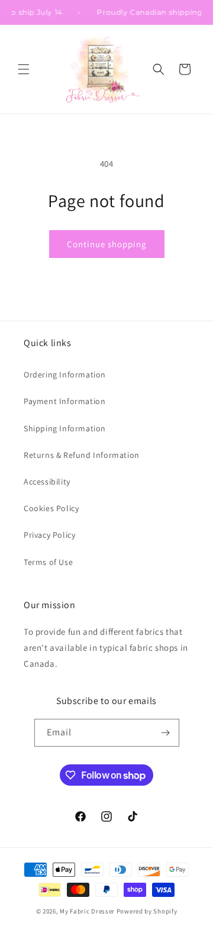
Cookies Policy (51, 508)
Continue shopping (107, 244)
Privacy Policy (49, 535)
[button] (24, 69)
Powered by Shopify (147, 911)
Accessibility (47, 481)
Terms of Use (48, 562)
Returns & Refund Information (82, 455)
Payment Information (64, 401)
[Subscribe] (166, 733)
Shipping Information (65, 428)
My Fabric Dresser (87, 911)
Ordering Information (65, 374)
